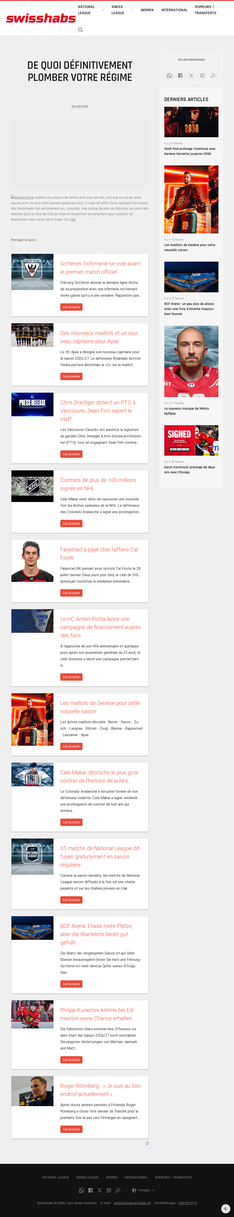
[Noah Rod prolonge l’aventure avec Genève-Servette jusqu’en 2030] (191, 122)
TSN (72, 219)
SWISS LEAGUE (87, 1177)
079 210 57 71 (188, 1203)
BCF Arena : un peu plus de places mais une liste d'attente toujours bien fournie (189, 309)
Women (147, 10)
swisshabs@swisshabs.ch (132, 1203)
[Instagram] (202, 75)
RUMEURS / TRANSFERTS (173, 1177)
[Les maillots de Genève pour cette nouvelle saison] (191, 199)
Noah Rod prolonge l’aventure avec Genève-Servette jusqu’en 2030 (190, 151)
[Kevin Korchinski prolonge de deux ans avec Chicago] (191, 440)
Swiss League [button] (118, 10)
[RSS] (213, 75)
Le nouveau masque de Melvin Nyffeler (186, 411)
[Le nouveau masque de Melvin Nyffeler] (191, 361)
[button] (80, 30)
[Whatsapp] (169, 75)
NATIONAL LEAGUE (55, 1177)
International (174, 10)
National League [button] (86, 10)
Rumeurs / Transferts (205, 10)
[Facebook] (180, 75)
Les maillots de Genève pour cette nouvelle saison (189, 247)
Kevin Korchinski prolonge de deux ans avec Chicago (189, 470)
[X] (191, 75)
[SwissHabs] (41, 18)
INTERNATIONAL (136, 1177)
